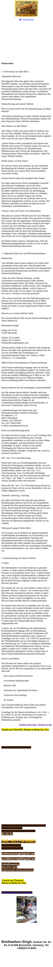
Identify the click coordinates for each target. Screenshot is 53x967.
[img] (26, 8)
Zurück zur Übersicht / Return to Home (25, 729)
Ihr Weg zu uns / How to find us (17, 892)
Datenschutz (28, 19)
